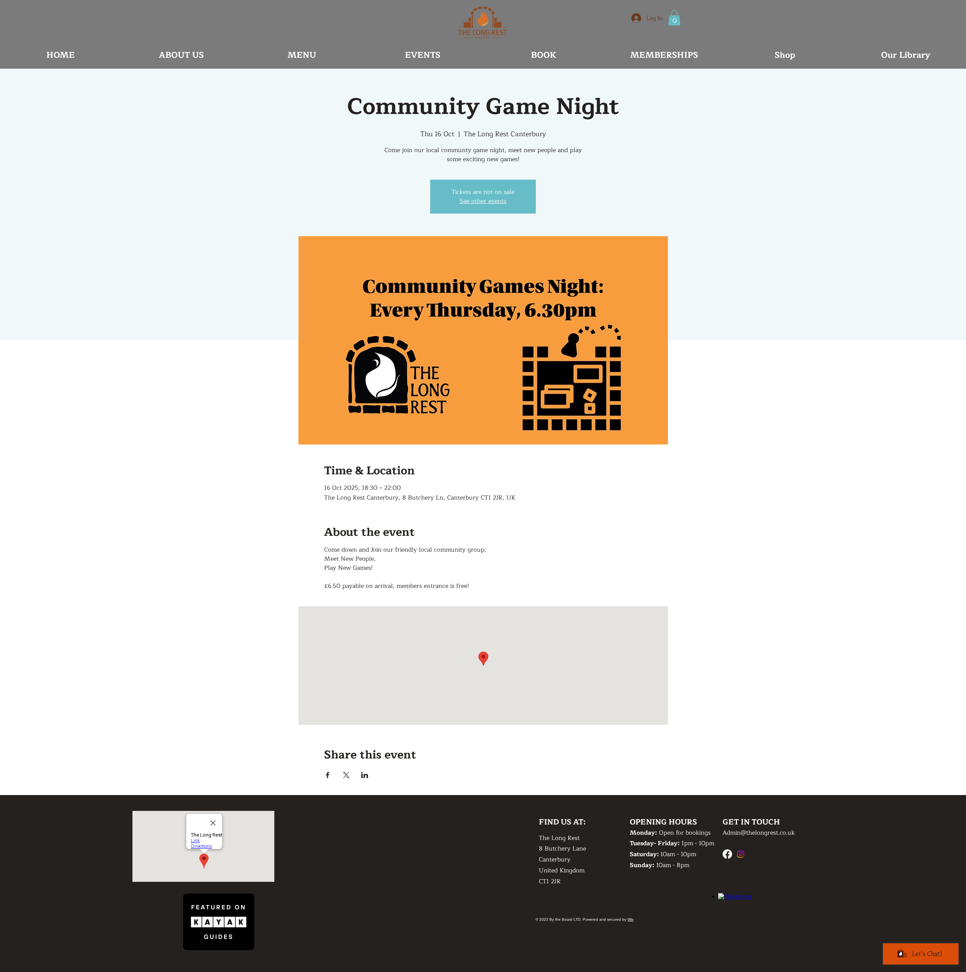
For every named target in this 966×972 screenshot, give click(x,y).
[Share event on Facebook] (327, 775)
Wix (631, 919)
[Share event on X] (346, 775)
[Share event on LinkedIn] (364, 775)
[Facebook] (727, 854)
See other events (483, 201)
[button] (674, 18)
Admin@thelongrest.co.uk (759, 833)
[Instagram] (740, 854)
